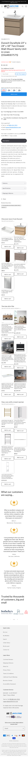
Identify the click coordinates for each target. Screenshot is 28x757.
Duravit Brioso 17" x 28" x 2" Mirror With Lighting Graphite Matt (7, 291)
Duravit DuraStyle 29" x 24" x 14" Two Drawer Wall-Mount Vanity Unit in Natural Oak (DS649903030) (20, 239)
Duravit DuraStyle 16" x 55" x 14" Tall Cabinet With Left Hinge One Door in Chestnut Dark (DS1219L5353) (8, 266)
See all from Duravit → (8, 221)
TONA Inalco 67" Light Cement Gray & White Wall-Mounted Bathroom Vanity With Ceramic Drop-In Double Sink (8, 358)
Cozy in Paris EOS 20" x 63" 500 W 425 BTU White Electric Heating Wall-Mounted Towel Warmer (8, 476)
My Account (6, 646)
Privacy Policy (6, 670)
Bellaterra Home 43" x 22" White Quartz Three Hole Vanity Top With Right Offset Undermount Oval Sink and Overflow (8, 386)
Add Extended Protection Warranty (11, 87)
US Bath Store (16, 740)
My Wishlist (6, 635)
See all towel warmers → (8, 404)
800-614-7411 (13, 125)
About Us (5, 666)
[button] (2, 6)
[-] (3, 90)
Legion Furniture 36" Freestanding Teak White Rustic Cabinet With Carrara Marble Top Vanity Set (20, 328)
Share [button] (4, 199)
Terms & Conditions (8, 673)
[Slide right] (17, 619)
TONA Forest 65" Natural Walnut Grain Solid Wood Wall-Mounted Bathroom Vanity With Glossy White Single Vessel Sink (20, 386)
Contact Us (6, 649)
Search (5, 639)
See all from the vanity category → (11, 308)
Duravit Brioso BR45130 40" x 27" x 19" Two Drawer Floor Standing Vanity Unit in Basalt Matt (20, 266)
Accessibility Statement (9, 684)
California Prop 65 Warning (10, 677)
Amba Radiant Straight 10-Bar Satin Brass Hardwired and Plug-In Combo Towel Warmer (8, 422)
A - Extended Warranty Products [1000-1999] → (11, 205)
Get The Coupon (20, 74)
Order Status (6, 642)
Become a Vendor (7, 680)
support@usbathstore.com (13, 127)
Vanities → (4, 207)
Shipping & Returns (8, 663)
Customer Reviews (8, 659)
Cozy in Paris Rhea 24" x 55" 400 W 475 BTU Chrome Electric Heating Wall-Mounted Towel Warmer (20, 422)
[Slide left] (10, 619)
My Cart (5, 632)
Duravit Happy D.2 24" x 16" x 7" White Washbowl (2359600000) (7, 239)
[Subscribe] (23, 728)
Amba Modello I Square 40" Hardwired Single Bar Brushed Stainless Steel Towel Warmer (20, 449)
